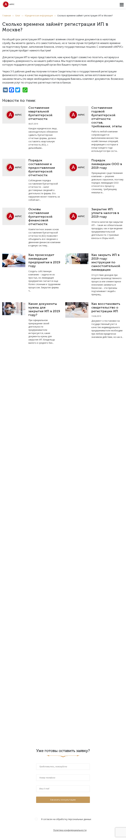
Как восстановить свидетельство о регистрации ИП (105, 307)
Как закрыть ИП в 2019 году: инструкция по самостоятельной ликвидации (105, 262)
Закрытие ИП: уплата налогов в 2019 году (105, 213)
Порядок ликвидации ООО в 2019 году (106, 164)
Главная (6, 15)
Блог (17, 15)
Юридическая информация (39, 15)
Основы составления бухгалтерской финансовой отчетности (40, 217)
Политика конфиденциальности (70, 830)
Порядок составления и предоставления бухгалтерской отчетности (41, 168)
